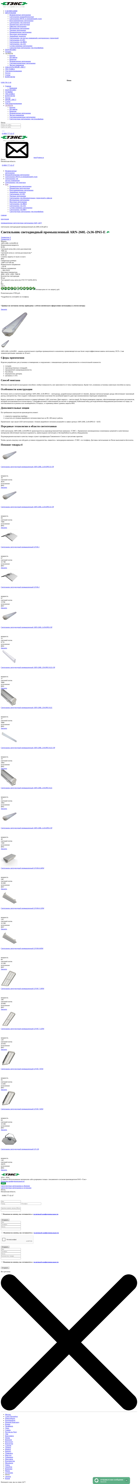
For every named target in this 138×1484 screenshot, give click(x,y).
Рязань (7, 1471)
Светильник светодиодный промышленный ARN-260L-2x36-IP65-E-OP (27, 507)
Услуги (7, 98)
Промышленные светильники (20, 32)
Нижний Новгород (12, 1422)
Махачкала (9, 1463)
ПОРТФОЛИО (10, 90)
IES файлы (13, 57)
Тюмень (8, 1447)
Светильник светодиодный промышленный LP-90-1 (20, 547)
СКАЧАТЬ (9, 105)
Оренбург (8, 1467)
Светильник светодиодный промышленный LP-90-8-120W (22, 908)
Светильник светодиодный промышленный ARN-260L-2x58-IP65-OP (26, 627)
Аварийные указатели (17, 36)
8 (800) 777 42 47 (8, 133)
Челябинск (9, 1426)
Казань (7, 1424)
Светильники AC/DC (17, 40)
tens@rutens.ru (39, 157)
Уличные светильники (17, 30)
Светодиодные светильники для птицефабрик (26, 48)
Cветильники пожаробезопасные (21, 17)
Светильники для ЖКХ (18, 42)
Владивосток (10, 1461)
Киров (7, 1478)
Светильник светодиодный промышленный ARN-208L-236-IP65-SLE (26, 707)
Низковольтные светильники (20, 15)
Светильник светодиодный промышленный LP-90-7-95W (22, 1069)
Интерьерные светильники (19, 28)
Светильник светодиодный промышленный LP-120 (20, 1149)
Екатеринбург (10, 1420)
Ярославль (9, 1459)
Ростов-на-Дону (11, 1432)
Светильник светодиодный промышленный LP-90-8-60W (22, 948)
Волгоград (9, 1442)
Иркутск (8, 1455)
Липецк (8, 1476)
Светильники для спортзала (19, 22)
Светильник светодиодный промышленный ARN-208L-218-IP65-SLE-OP (28, 748)
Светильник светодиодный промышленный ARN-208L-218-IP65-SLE (26, 788)
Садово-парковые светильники (20, 46)
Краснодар (9, 1444)
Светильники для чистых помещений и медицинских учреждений (34, 38)
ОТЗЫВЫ (9, 92)
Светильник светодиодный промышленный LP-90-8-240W (22, 868)
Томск (7, 1465)
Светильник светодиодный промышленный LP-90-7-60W (22, 1109)
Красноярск (9, 1436)
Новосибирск (10, 1418)
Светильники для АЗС (17, 44)
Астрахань (9, 1473)
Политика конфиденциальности (12, 1181)
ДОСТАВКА (10, 94)
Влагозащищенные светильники (21, 21)
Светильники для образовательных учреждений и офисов (30, 198)
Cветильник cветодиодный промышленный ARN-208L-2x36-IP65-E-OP (27, 467)
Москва (8, 1414)
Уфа (6, 1434)
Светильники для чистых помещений (12, 179)
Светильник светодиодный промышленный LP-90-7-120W (22, 1029)
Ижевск (8, 1449)
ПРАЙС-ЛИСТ (10, 100)
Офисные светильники (17, 26)
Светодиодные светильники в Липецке (15, 1186)
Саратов (8, 1445)
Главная (8, 86)
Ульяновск (9, 1453)
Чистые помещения (16, 65)
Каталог (12, 55)
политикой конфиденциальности (45, 1214)
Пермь (7, 1438)
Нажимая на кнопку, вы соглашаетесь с (30, 1214)
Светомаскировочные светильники (22, 63)
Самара (8, 1430)
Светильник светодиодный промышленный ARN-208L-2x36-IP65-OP (26, 828)
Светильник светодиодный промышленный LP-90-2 (20, 587)
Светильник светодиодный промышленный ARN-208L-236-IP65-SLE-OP (28, 667)
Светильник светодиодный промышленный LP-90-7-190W (22, 988)
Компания (13, 88)
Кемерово (8, 1469)
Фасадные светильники (18, 34)
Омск (7, 1428)
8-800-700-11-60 (6, 82)
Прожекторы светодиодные (19, 24)
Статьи (7, 101)
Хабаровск (9, 1457)
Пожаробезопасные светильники (17, 175)
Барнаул (8, 1451)
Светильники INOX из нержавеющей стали (25, 19)
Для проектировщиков (13, 103)
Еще (6, 184)
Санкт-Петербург (11, 1416)
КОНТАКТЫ (10, 96)
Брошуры (12, 59)
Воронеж (8, 1440)
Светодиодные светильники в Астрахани (16, 1188)
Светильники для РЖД (17, 210)
